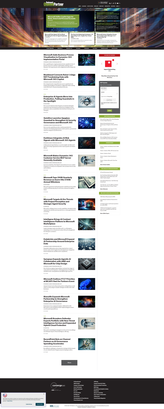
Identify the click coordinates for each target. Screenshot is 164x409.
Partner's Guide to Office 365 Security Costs (109, 150)
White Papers (90, 6)
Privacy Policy (109, 96)
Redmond (96, 391)
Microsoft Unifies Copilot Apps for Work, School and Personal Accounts (61, 18)
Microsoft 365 (69, 48)
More (117, 6)
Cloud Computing (50, 48)
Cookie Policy (86, 405)
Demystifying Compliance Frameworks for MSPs (108, 200)
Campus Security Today (99, 383)
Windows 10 (60, 48)
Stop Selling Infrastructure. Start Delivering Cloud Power (109, 181)
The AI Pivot (77, 396)
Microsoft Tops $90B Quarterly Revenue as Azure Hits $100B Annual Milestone (58, 180)
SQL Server (95, 48)
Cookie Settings (29, 404)
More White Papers (104, 213)
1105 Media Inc (72, 405)
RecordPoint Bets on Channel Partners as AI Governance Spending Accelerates (57, 341)
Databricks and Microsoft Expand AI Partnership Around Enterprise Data (59, 241)
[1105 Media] (56, 390)
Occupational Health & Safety (101, 389)
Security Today (77, 392)
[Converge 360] (58, 385)
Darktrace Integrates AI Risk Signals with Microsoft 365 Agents (108, 134)
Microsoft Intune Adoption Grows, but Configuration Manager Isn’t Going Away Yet (107, 36)
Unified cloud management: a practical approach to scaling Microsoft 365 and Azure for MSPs (108, 209)
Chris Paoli (51, 20)
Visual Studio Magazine (99, 398)
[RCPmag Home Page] (54, 4)
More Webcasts (104, 189)
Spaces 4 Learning (98, 392)
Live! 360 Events (78, 387)
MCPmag (96, 387)
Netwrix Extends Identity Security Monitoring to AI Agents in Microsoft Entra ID (109, 125)
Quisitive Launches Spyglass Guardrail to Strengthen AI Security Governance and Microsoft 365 (60, 120)
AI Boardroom (77, 381)
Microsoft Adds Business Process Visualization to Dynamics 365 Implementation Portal (59, 57)
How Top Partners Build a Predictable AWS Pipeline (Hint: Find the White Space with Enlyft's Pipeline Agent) (109, 176)
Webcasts (96, 6)
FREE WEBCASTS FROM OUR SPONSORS (109, 168)
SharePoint (86, 48)
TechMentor (77, 394)
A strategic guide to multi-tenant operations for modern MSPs (109, 204)
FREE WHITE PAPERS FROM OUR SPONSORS (110, 193)
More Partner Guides (105, 164)
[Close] (43, 394)
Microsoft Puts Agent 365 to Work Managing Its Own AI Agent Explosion (109, 120)
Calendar (84, 6)
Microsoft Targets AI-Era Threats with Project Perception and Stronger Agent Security (58, 201)
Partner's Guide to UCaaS (105, 153)
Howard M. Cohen (75, 38)
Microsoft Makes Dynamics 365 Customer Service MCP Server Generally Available (58, 158)
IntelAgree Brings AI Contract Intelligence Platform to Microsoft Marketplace (59, 221)
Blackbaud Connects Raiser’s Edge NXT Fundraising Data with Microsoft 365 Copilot (59, 77)
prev (102, 63)
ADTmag (96, 381)
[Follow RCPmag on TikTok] (113, 3)
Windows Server (104, 48)
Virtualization (114, 48)
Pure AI (75, 391)
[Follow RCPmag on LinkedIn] (110, 3)
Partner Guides (109, 142)
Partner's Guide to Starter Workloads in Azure (108, 157)
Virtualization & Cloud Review (81, 398)
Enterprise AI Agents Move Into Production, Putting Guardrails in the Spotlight (59, 99)
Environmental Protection (100, 385)
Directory (101, 6)
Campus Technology (79, 385)
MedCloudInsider (78, 389)
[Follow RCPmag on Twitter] (111, 3)
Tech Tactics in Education (100, 394)
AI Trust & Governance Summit (106, 172)
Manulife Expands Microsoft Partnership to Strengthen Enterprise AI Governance (57, 299)
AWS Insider (77, 383)
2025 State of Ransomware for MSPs (107, 196)
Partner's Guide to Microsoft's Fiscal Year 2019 (108, 161)
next (117, 63)
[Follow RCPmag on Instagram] (115, 3)
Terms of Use (93, 405)
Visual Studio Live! (78, 400)
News (80, 6)
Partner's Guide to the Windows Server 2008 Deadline (109, 147)
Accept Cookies (40, 404)
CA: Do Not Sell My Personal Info (102, 405)
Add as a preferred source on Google (103, 3)
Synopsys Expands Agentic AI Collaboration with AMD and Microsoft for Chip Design (57, 261)
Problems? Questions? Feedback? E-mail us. (87, 407)
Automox (109, 71)
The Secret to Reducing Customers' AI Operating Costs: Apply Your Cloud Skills (82, 36)
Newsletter (107, 6)
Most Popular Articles (109, 116)
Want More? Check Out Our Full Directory (109, 76)
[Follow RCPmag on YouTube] (117, 3)
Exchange (78, 48)
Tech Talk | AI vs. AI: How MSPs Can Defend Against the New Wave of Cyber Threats (109, 185)
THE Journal (97, 396)
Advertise (113, 6)
